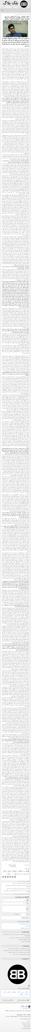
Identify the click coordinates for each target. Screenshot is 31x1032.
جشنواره (27, 293)
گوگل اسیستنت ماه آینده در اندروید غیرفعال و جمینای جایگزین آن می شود (16, 891)
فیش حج (27, 926)
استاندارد (14, 871)
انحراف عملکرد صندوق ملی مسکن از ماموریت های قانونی (18, 952)
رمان (6, 88)
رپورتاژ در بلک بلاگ (26, 1025)
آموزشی (20, 871)
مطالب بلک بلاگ (27, 1026)
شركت (12, 584)
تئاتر (7, 505)
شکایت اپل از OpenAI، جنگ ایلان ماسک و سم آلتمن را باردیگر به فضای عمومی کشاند (16, 935)
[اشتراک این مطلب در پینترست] (15, 877)
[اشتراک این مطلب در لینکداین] (13, 877)
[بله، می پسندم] (15, 874)
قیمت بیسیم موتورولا (25, 928)
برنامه (23, 651)
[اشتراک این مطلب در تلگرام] (10, 877)
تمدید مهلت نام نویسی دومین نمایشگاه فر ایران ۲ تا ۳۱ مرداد (18, 888)
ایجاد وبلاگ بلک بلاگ (26, 1028)
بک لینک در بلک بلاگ (26, 1023)
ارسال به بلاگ (24, 917)
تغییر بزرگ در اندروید (25, 941)
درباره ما (28, 1021)
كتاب (18, 992)
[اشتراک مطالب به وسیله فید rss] (3, 877)
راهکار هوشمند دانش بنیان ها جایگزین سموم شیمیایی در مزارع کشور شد (16, 950)
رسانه (5, 992)
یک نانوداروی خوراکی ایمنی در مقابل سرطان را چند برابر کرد (18, 948)
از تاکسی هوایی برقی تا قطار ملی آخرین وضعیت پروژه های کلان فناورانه (17, 886)
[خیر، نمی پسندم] (9, 874)
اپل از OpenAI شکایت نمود (24, 939)
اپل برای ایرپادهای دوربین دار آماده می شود (21, 883)
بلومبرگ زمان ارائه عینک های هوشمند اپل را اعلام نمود (19, 937)
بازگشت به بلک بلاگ (7, 1000)
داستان (15, 123)
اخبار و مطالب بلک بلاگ (23, 1000)
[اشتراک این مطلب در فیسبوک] (8, 877)
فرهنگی (14, 992)
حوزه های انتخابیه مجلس (24, 924)
